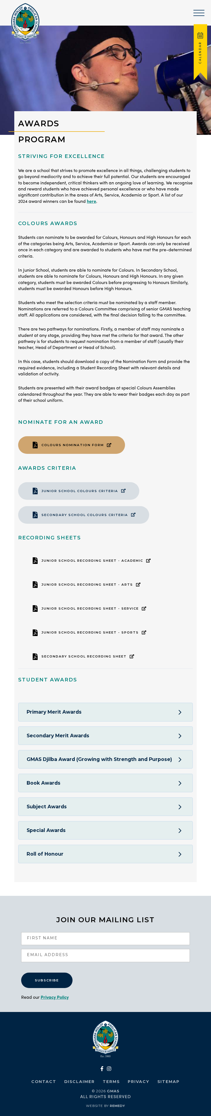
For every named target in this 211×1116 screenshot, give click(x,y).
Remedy (117, 1106)
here (91, 201)
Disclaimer (79, 1081)
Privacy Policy (55, 997)
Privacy (138, 1081)
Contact (43, 1081)
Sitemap (168, 1081)
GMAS (113, 1091)
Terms (111, 1081)
